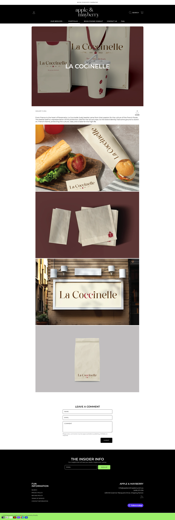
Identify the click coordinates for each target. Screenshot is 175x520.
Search (34, 490)
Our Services (57, 21)
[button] (134, 12)
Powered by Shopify (31, 515)
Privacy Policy (37, 492)
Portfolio (73, 21)
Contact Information (40, 501)
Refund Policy (37, 495)
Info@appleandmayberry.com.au (131, 488)
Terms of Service (38, 498)
